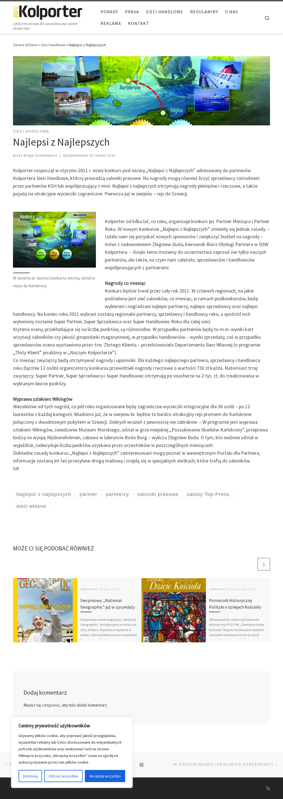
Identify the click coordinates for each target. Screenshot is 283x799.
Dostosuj (30, 776)
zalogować (51, 705)
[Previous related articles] (250, 564)
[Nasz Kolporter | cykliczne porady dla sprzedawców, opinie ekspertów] (47, 11)
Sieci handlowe (53, 44)
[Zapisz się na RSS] (268, 788)
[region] (72, 752)
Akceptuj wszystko (105, 776)
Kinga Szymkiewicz (40, 155)
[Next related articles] (264, 564)
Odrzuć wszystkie (63, 776)
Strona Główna (25, 44)
